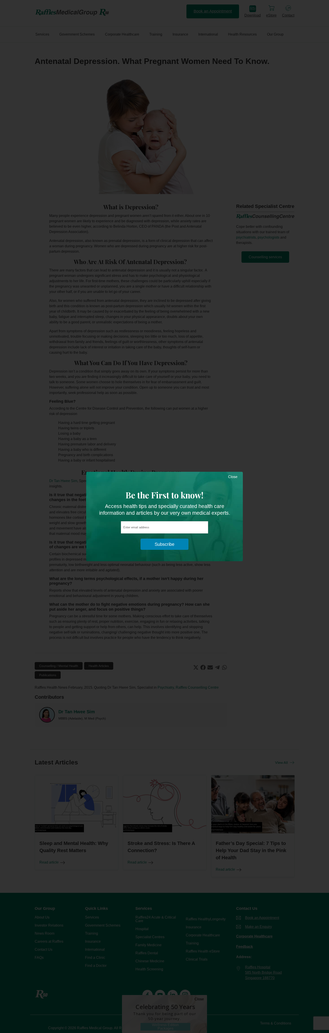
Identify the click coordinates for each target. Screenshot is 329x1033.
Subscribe (164, 544)
